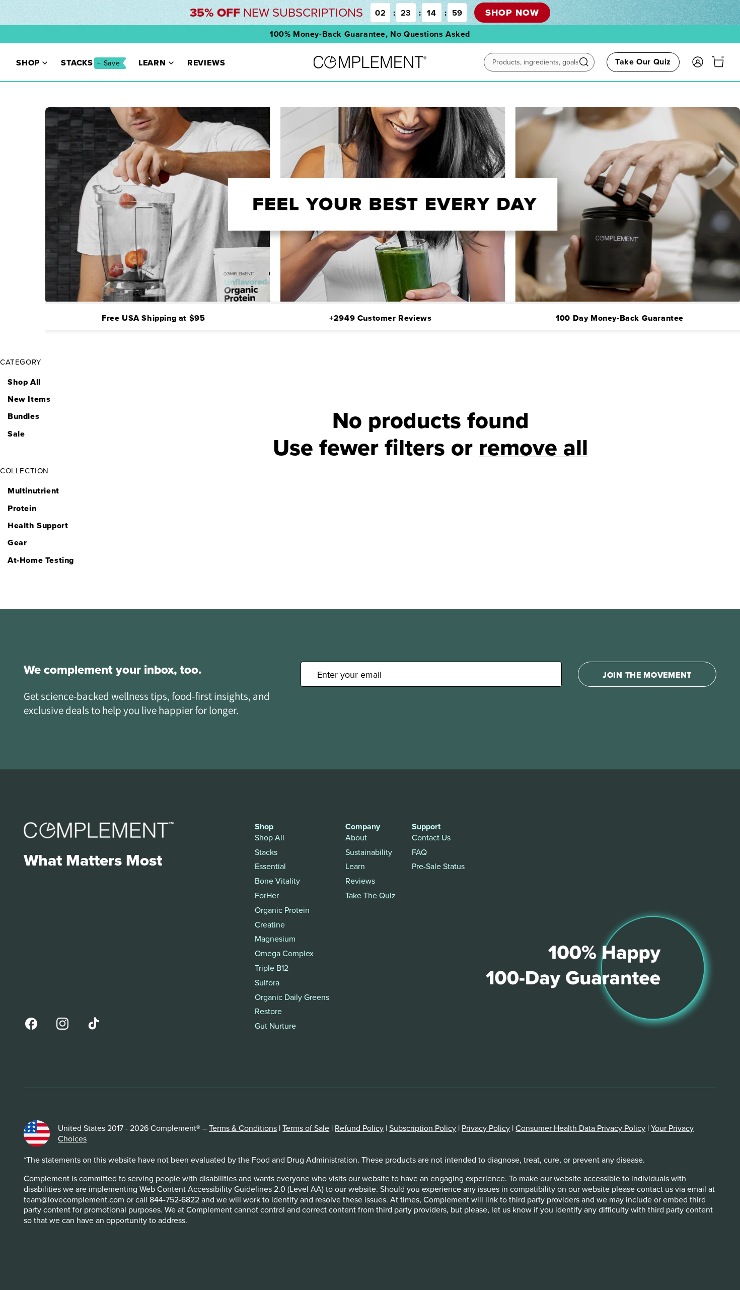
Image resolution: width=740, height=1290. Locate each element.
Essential (270, 866)
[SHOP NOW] (370, 12)
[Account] (698, 62)
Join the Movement (647, 675)
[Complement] (370, 62)
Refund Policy (359, 1127)
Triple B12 (271, 968)
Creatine (270, 924)
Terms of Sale (305, 1127)
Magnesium (275, 939)
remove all (533, 447)
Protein (22, 508)
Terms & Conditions (243, 1127)
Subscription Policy (422, 1127)
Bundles (23, 416)
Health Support (38, 525)
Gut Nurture (275, 1026)
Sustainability (368, 852)
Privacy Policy (486, 1127)
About (356, 837)
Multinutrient (33, 490)
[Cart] (718, 62)
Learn (152, 62)
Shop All (24, 382)
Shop (28, 62)
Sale (16, 434)
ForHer (267, 895)
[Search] (584, 62)
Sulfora (267, 982)
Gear (17, 542)
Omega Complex (284, 953)
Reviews (206, 62)
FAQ (419, 852)
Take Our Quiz (643, 61)
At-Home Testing (41, 560)
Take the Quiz (370, 895)
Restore (268, 1011)
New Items (29, 399)
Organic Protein (282, 910)
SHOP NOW (512, 12)
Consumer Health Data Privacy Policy (580, 1127)
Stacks (90, 62)
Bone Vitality (277, 881)
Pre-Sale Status (438, 866)
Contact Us (431, 837)
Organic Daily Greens (292, 997)
